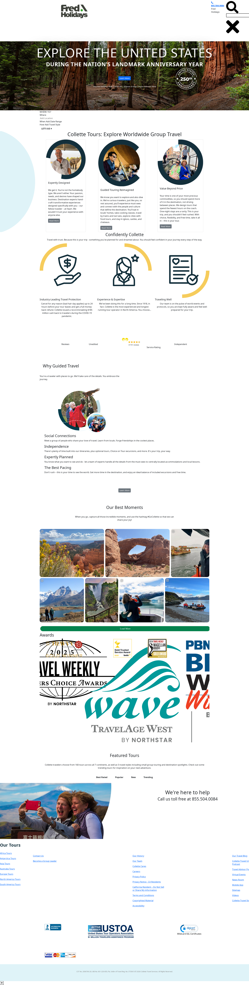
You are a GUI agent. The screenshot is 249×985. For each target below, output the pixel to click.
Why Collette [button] (139, 18)
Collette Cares (139, 866)
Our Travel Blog (239, 855)
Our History (138, 855)
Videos (235, 895)
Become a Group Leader (45, 861)
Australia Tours (7, 868)
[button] (189, 928)
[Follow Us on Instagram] (5, 841)
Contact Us (38, 855)
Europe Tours (6, 874)
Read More (54, 220)
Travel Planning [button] (184, 18)
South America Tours (10, 884)
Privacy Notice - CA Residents (147, 881)
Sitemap (236, 890)
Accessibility (138, 905)
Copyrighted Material (143, 900)
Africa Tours (6, 853)
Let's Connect (46, 847)
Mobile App (237, 885)
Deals (155, 18)
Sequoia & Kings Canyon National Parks (140, 86)
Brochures (167, 18)
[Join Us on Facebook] (3, 841)
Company (142, 847)
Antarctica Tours (8, 858)
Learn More (125, 78)
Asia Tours (5, 863)
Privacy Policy (139, 876)
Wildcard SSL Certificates (189, 933)
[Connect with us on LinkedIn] (10, 841)
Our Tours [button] (99, 18)
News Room (238, 879)
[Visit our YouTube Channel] (16, 841)
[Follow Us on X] (8, 841)
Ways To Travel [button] (118, 18)
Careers (136, 871)
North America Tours (10, 879)
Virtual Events (239, 874)
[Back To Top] (2, 983)
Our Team (137, 861)
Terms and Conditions (143, 895)
